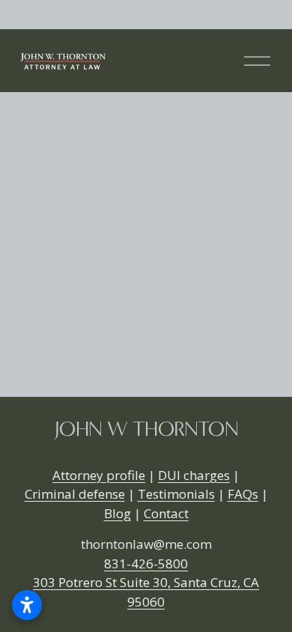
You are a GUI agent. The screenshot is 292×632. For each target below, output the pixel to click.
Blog (117, 513)
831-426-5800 (146, 563)
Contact (166, 513)
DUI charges (194, 475)
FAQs (243, 493)
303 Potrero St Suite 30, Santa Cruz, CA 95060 (146, 592)
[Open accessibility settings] (27, 605)
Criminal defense (75, 493)
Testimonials (176, 493)
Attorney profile (98, 475)
